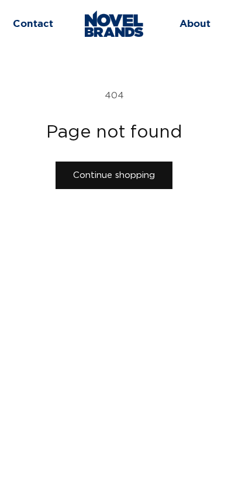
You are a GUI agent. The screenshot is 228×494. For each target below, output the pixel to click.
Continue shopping (114, 175)
